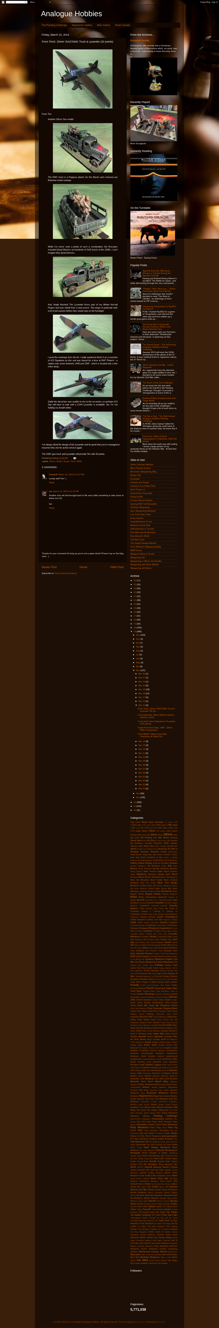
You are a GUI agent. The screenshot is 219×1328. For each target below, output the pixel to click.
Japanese (158, 1036)
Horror (153, 1020)
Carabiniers (144, 906)
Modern (146, 1087)
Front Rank (136, 991)
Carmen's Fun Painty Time (142, 486)
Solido (149, 1187)
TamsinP (53, 474)
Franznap (133, 988)
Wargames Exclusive (168, 1246)
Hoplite (146, 1020)
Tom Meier (157, 1223)
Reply (51, 482)
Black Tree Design (167, 883)
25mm (160, 835)
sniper (143, 1187)
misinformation (135, 1087)
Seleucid (146, 1178)
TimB (161, 1220)
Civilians (149, 920)
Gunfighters (162, 1011)
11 (135, 806)
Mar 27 (142, 678)
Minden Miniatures (146, 1084)
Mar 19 (142, 689)
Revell (144, 1156)
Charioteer (134, 917)
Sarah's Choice (169, 1167)
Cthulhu (153, 936)
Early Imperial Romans (141, 953)
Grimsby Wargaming (140, 507)
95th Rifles (151, 841)
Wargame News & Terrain (142, 554)
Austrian (173, 863)
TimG (73, 461)
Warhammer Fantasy (149, 1252)
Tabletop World (171, 1206)
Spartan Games (161, 1190)
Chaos (150, 914)
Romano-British (142, 1161)
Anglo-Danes (172, 852)
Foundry (134, 985)
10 (135, 810)
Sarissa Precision (137, 1170)
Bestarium (134, 877)
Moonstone (172, 1087)
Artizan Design (145, 863)
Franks (167, 985)
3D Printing (146, 838)
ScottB (147, 1176)
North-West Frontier (149, 1101)
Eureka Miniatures (164, 962)
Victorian (160, 1235)
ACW (166, 843)
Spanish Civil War (138, 1189)
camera (142, 903)
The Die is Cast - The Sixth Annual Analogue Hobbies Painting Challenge (159, 418)
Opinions (152, 1113)
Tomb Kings (166, 1223)
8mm (144, 840)
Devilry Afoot (166, 945)
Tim (156, 1221)
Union (158, 1232)
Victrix (142, 1237)
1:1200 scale (135, 825)
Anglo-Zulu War (149, 855)
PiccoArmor (164, 1130)
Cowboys (147, 931)
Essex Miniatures (147, 962)
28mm (167, 834)
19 (135, 608)
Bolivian (164, 888)
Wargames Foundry (157, 1249)
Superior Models (136, 1206)
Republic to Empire (158, 1153)
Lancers (160, 1056)
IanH (156, 1025)
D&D (145, 939)
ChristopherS (171, 917)
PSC (175, 1139)
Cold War (154, 922)
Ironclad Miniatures (154, 1031)
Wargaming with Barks (140, 568)
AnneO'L (167, 855)
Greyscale (157, 1008)
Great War (142, 1005)
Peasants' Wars (170, 1122)
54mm (133, 840)
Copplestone (165, 928)
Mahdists (173, 1070)
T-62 (164, 1206)
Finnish (147, 971)
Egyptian (146, 956)
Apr (138, 666)
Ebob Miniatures (171, 953)
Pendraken (142, 1124)
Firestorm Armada (166, 971)
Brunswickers (151, 897)
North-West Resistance (168, 1101)
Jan (138, 797)
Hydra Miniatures (144, 1025)
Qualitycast (157, 1142)
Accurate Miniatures (153, 843)
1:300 (132, 828)
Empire (169, 956)
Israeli (132, 1034)
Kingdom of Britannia (139, 1051)
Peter (164, 1127)
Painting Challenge (165, 1115)
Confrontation (161, 925)
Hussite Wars (165, 1022)
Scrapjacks (161, 1176)
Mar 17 (142, 697)
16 (135, 620)
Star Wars (140, 1195)
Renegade (135, 1153)
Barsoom (173, 869)
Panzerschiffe (135, 1119)
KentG (147, 1045)
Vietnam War (151, 1238)
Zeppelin (137, 1263)
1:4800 (146, 828)
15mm (152, 830)
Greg (149, 1008)
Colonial (163, 922)
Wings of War (166, 1257)
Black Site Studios (148, 883)
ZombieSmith (152, 1263)
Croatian (174, 931)
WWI (139, 1260)
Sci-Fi (167, 1173)
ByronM (140, 900)
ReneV (145, 1153)
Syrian (158, 1206)
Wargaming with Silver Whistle (144, 564)
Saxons (168, 1170)
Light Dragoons (163, 1067)
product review (156, 1139)
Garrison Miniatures (148, 997)
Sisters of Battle (144, 1184)
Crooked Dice (151, 934)
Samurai (157, 1167)
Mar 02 (142, 788)
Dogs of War (153, 948)
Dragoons (140, 951)
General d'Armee (162, 997)
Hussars (156, 1022)
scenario (143, 1173)
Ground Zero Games (138, 1011)
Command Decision (137, 925)
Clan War (158, 920)
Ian (50, 491)
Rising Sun (149, 1159)
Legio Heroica (172, 1065)
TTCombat (165, 1229)
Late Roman (167, 1059)
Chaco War (163, 908)
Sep (138, 647)
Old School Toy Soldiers (147, 1110)
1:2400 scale (160, 825)
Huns (149, 1022)
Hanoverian (160, 1014)
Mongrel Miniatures (159, 1087)
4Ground (173, 838)
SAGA (133, 1167)
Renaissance (171, 1150)
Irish (144, 1031)
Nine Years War (151, 1099)
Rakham (159, 1144)
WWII (79, 461)
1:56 (155, 828)
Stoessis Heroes (163, 1201)
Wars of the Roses (169, 1255)
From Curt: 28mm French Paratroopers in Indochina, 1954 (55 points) (160, 438)
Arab (132, 857)
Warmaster (135, 1254)
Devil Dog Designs (154, 945)
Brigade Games (137, 894)
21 (135, 600)
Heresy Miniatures (160, 1017)
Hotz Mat (173, 1020)
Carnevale (155, 906)
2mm (175, 835)
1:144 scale (146, 825)
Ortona (164, 1113)
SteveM (152, 1201)
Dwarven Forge (156, 951)
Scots (142, 1176)
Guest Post (152, 1011)
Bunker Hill (135, 475)
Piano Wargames (151, 1130)
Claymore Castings (170, 920)
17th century (161, 831)
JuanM (148, 1042)
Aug (138, 651)
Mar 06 (142, 773)
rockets (168, 1159)
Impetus (169, 1028)
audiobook (156, 863)
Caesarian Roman (165, 900)
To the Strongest (146, 1223)
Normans (163, 1099)
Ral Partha (167, 1144)
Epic (136, 962)
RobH (156, 1159)
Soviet (66, 461)
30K (132, 838)
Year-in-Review (160, 1260)
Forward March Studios (141, 500)
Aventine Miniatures (138, 866)
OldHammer (164, 1110)
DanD (170, 939)
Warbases (165, 1243)
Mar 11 (142, 753)
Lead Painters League (150, 1065)
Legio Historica (135, 1067)
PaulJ (154, 1122)
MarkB (174, 1073)
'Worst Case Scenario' (152, 822)
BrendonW (166, 891)
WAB (154, 1240)
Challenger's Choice (138, 914)
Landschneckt (171, 1056)
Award (163, 866)
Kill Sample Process (147, 1048)
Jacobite (133, 1036)
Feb (138, 793)
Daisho (157, 939)
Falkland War (135, 965)
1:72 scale (135, 831)
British (59, 461)
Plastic (174, 1133)
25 (135, 584)
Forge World (135, 982)
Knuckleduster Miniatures (153, 1053)
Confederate (151, 925)
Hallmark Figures (137, 1014)
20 (135, 604)
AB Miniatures (136, 843)
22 (135, 596)
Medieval (149, 1079)
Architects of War (154, 857)
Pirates (167, 1133)
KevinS (169, 1045)
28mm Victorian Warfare (141, 464)
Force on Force (160, 979)
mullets (166, 1090)
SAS (147, 1170)
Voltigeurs (148, 1240)
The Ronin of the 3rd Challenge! (158, 383)
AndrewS (154, 852)
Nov (138, 639)
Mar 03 (142, 784)
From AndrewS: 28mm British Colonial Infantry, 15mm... (156, 716)
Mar (138, 670)
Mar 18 (142, 693)
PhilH (140, 1130)
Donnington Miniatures (168, 948)
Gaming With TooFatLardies (143, 504)
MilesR (158, 1081)
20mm (52, 461)
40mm (166, 838)
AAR (168, 840)
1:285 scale (171, 825)
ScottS (153, 1176)
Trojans (153, 1229)
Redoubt (160, 1150)
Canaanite (150, 903)
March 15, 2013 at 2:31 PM (66, 491)
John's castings (153, 1039)
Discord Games (136, 948)
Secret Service (136, 1178)
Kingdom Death (170, 1048)
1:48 (141, 828)
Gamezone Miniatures (163, 994)
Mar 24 (142, 682)
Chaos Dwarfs (158, 914)
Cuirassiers (162, 937)
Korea (143, 1056)
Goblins (155, 1000)
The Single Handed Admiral (143, 543)
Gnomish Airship (139, 40)
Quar (163, 1142)
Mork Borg (143, 1090)
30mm (137, 838)
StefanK (147, 1198)
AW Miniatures (153, 866)
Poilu (142, 1136)
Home (83, 567)
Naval (156, 1096)
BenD (168, 874)
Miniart (157, 1084)
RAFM (153, 1144)
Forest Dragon (172, 979)
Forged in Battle (149, 982)
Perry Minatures (169, 1124)
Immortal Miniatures (144, 1028)
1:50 (151, 828)
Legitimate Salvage (149, 1068)
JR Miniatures (172, 1039)
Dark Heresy (140, 942)
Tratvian (133, 1229)
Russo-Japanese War (168, 1164)
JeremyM (168, 1036)
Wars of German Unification (151, 1254)
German (173, 996)
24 (135, 588)
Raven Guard (136, 1147)
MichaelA (173, 1079)
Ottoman (146, 1116)
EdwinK (139, 956)
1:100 (175, 822)
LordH (143, 1070)
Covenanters (138, 931)
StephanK (162, 1198)
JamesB (142, 1036)
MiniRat (169, 1084)
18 (135, 612)
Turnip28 (173, 1229)
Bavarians (152, 874)
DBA (132, 945)
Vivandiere (140, 1240)
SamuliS (148, 1167)
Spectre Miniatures (138, 1192)
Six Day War (156, 1184)
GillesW (139, 1000)
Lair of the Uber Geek (140, 514)
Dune (147, 951)
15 (135, 624)
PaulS (160, 1122)
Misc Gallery (103, 25)
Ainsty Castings (161, 846)
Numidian (134, 1107)
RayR (146, 1147)
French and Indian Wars (165, 988)
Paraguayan (146, 1119)
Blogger (161, 1322)
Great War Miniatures (159, 1005)
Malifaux (133, 1073)
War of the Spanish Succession (148, 1243)
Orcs (159, 1113)
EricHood (140, 1322)
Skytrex (174, 1184)
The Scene (156, 1215)
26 (135, 580)
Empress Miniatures (155, 959)
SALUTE (140, 1167)
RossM (153, 1161)
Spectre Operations (155, 1192)
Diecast (174, 945)
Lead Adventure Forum (141, 522)
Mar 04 (142, 781)
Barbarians (148, 869)
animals (160, 854)
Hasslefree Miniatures (139, 1017)
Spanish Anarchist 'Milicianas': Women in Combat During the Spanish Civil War (157, 273)
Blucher (174, 886)
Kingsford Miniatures (157, 1050)
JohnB (163, 1039)
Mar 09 (142, 761)
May (138, 662)
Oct (138, 643)
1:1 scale (168, 822)
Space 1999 (163, 1187)
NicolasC (140, 1099)
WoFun (133, 1260)
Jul (137, 655)
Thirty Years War (169, 1215)
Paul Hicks (146, 1122)
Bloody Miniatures (164, 886)
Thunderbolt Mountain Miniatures (142, 1221)
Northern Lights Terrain (139, 1104)
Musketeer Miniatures (157, 1093)
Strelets (140, 1204)
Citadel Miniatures (138, 920)
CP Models (157, 931)
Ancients (144, 852)
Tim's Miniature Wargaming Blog (145, 547)
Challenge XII (171, 911)
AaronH (174, 841)
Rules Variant (171, 1161)
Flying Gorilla (136, 497)
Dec (138, 635)
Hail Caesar (172, 1011)
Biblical (141, 877)
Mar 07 (142, 769)
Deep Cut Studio (140, 945)
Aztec (175, 866)
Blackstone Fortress (138, 886)
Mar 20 (142, 685)
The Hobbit (160, 1212)
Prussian (169, 1139)
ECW (132, 956)
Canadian (159, 903)
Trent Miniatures (144, 1229)
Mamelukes (147, 1073)
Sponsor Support (170, 1192)
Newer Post (49, 567)
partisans (169, 1119)
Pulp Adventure (137, 1142)
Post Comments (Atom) (66, 573)
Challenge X (146, 911)
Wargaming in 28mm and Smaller (146, 561)
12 (135, 802)
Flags (154, 973)
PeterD (133, 1130)
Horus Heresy (162, 1020)
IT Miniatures (141, 1034)
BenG (174, 874)
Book (158, 891)
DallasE (163, 939)
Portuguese (156, 1136)
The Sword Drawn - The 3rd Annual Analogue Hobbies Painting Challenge (159, 347)
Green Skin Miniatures (138, 1008)
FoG (153, 976)
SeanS (168, 1176)
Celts (142, 908)
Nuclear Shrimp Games (167, 1104)
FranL (174, 985)
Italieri (168, 1034)
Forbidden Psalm (146, 979)
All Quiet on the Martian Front (147, 849)
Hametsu (150, 1014)
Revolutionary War (156, 1156)
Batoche (139, 871)
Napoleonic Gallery (82, 25)
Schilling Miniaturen (155, 1173)
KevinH (162, 1045)
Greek (174, 1005)
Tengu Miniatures (158, 1209)
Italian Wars (159, 1033)
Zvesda (164, 1263)
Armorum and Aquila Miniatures (141, 860)
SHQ (175, 1181)
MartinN (148, 1076)
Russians (152, 1164)
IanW (169, 1025)
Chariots (143, 917)
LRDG (148, 1070)
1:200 (153, 825)
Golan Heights (165, 1000)
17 (135, 616)
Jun (138, 658)
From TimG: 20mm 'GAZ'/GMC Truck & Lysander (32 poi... (156, 710)
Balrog (140, 869)
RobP (161, 1159)
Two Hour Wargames (138, 1232)
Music (143, 1093)
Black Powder (156, 880)
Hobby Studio (136, 1020)
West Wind (134, 1257)
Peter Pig (172, 1127)
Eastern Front (159, 953)
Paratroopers (158, 1119)
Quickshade (141, 1145)
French (150, 988)
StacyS (133, 1195)
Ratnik (174, 1145)
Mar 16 (142, 701)
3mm (155, 838)
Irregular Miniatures (169, 1031)
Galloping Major (149, 991)
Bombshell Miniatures (148, 891)
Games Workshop (145, 994)
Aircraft (170, 846)
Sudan (174, 1204)
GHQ (132, 1000)
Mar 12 (142, 749)
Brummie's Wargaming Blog (143, 472)
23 (135, 592)
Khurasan (134, 1048)
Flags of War (162, 973)
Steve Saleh (143, 1201)
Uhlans (151, 1232)
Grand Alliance (143, 1003)
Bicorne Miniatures (153, 877)
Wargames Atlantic (152, 1246)
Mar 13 (142, 745)
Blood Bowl (152, 886)
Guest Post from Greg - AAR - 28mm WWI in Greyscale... (155, 729)
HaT (151, 1017)
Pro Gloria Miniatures (139, 1139)
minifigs (163, 1084)
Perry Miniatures (139, 1127)
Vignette (161, 1238)
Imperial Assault (159, 1028)
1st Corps (146, 835)
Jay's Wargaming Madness (143, 511)
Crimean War (166, 931)
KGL (175, 1045)
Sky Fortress (166, 1184)
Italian (150, 1034)
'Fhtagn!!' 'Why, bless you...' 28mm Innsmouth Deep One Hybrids (159, 290)
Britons (141, 897)
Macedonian (156, 1070)
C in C (155, 900)
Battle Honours (150, 871)
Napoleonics (146, 1095)
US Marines (166, 1232)
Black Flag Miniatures (169, 877)
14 (135, 628)
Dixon (145, 948)
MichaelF (134, 1081)
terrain (168, 1209)
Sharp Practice (166, 1181)
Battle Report (163, 871)
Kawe (140, 1045)
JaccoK (174, 1034)
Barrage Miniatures (161, 869)
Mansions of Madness (161, 1073)
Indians (139, 1031)
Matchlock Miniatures (169, 1076)
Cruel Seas (162, 934)
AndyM (163, 852)
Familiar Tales (147, 965)
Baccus (133, 868)
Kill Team (159, 1048)
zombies (144, 1263)
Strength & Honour (150, 1204)
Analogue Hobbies (71, 13)
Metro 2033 (164, 1079)
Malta (139, 1073)
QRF (147, 1142)
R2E (148, 1144)
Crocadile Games (137, 934)
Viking (168, 1237)
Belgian (161, 874)
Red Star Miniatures (147, 1150)
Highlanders (172, 1017)
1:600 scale (162, 828)
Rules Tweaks (122, 25)
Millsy (165, 1081)
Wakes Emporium (164, 1240)
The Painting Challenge (54, 25)
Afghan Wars (148, 846)
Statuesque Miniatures (154, 1195)
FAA (175, 962)
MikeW (150, 1082)
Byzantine (148, 900)
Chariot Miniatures (170, 914)
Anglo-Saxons (136, 855)
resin (139, 1156)
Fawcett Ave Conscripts (141, 493)
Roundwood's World (139, 536)
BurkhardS (162, 897)
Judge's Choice (158, 1042)
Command (173, 922)
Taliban (133, 1209)
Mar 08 (142, 765)
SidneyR (133, 1184)
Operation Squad (141, 1113)
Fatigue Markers (165, 968)
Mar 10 (142, 757)
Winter (174, 1257)
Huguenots (134, 1022)
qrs (151, 1142)
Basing (132, 871)
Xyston (151, 1260)
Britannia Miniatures (169, 894)
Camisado (135, 479)
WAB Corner (136, 550)
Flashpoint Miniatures (143, 976)
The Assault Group (147, 1212)
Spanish (173, 1187)
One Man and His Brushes (142, 532)
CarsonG (163, 906)
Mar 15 (142, 705)
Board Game (154, 888)
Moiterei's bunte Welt (140, 525)
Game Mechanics (162, 991)
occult (141, 1107)
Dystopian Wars (170, 951)
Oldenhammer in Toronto (142, 529)
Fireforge (154, 971)
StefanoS (154, 1198)
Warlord (163, 1252)
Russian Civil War (138, 1164)
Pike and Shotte (147, 1133)
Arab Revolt (141, 857)
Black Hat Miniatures (139, 880)
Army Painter (158, 860)
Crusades (145, 937)
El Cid (152, 956)
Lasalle (158, 1059)
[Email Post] (74, 458)
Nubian (154, 1104)
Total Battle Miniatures (156, 1226)
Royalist (161, 1161)
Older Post (117, 567)
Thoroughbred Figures (139, 1218)
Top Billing (142, 1226)
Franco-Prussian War (155, 985)
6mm (139, 840)
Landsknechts (136, 1059)
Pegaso (133, 1124)
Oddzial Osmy (150, 1107)
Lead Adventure (154, 1062)
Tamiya (139, 1209)
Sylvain (152, 1206)
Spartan (151, 1190)
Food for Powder (162, 976)
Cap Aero (167, 903)
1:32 (137, 828)
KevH (154, 1045)
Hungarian (143, 1022)
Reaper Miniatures (160, 1147)
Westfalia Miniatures (150, 1257)
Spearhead (172, 1190)
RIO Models (139, 1159)
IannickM (162, 1025)
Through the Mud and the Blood (163, 1218)
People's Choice (154, 1125)
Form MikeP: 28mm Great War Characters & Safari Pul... (152, 735)
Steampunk (168, 1195)
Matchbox (156, 1076)
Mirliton (174, 1084)
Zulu (159, 1263)
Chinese (151, 917)
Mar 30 (142, 674)
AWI (169, 866)
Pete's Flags (155, 1128)
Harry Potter (172, 1014)
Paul (139, 1122)
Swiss (145, 1206)
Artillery (133, 863)
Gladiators (147, 1000)
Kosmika (151, 1056)
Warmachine (172, 1252)
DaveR (174, 942)
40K (160, 838)
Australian (165, 863)
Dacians (151, 939)
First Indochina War (143, 973)
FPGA (143, 985)
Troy (159, 1229)
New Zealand (164, 1096)
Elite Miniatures (160, 956)
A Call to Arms (161, 840)
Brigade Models (153, 894)
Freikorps (142, 988)
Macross (165, 1070)
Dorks (132, 951)
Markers (133, 1076)
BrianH (174, 891)
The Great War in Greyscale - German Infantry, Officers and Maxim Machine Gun (157, 326)
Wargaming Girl (137, 557)
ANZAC (174, 854)
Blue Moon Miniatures (138, 888)
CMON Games (143, 922)
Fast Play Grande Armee (147, 968)
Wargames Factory (138, 1249)
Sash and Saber (157, 1170)
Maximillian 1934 (137, 1079)
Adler (140, 846)
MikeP (143, 1082)
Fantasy (159, 965)
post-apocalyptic (169, 1136)
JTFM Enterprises (137, 1042)
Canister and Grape (139, 482)
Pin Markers (159, 1133)
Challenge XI (158, 911)
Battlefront (141, 874)
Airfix (175, 846)
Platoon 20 (135, 1136)
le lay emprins (136, 518)
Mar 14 (142, 741)
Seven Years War (159, 1178)
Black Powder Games (140, 468)
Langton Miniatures (149, 1059)
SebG (174, 1175)
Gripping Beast (170, 1008)
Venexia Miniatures (147, 1235)
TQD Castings (171, 1226)
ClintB (133, 922)
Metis (157, 1079)
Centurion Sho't (151, 908)
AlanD (133, 849)
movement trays (156, 1090)
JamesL (150, 1036)
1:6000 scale (172, 828)
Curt (169, 936)
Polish (148, 1136)
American (162, 849)
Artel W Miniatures (170, 860)
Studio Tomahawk (164, 1204)
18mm (139, 835)
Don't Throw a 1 (137, 489)
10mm (144, 831)
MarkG (140, 1076)
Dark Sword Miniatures (155, 942)
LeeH (164, 1065)
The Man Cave (137, 539)
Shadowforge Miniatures (148, 1181)
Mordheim (134, 1090)
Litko (171, 1067)
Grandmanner (157, 1003)
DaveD (168, 942)
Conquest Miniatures (149, 928)
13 (135, 631)
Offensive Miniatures (164, 1107)
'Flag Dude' (135, 822)
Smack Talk (135, 1187)
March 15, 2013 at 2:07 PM (71, 474)
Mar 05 (142, 777)
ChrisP (160, 917)
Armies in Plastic (170, 857)
